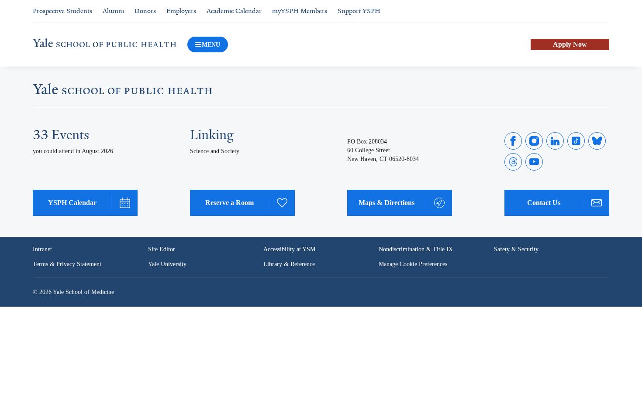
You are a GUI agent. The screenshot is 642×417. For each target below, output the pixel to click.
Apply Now (570, 44)
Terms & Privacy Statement (67, 264)
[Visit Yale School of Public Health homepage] (122, 91)
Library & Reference (289, 264)
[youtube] (534, 162)
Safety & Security (516, 249)
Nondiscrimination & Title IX (416, 249)
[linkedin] (555, 141)
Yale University (167, 264)
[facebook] (513, 141)
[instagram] (534, 141)
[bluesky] (597, 141)
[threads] (513, 162)
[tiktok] (576, 141)
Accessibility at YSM (289, 249)
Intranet (42, 249)
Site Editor (161, 249)
